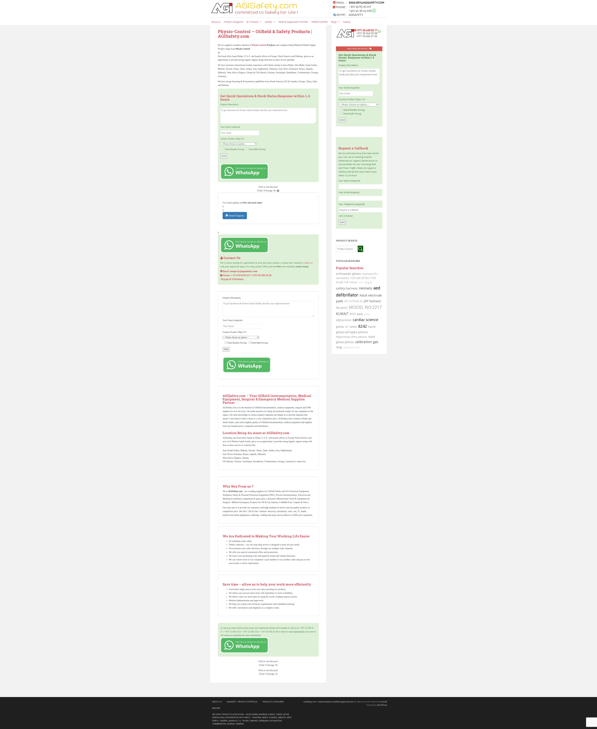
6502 (361, 282)
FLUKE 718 (342, 282)
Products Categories (273, 701)
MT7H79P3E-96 (353, 301)
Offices (353, 282)
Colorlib (383, 701)
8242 (362, 326)
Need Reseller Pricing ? (358, 48)
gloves (340, 326)
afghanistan (344, 320)
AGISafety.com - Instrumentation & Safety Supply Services (328, 701)
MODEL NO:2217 (365, 307)
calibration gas (366, 341)
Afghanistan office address (351, 337)
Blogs (334, 21)
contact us (308, 263)
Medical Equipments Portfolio (293, 21)
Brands (268, 21)
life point (342, 308)
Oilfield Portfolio (319, 21)
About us (215, 21)
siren (353, 326)
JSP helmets (372, 301)
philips (367, 314)
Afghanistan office (351, 347)
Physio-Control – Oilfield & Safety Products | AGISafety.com (265, 34)
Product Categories (233, 21)
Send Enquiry (236, 215)
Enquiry (346, 21)
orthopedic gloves (348, 274)
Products (254, 21)
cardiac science (365, 319)
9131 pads (356, 314)
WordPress (382, 705)
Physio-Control (259, 45)
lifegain (368, 282)
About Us (217, 701)
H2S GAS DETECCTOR (363, 278)
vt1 (347, 326)
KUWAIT (342, 313)
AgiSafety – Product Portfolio (242, 701)
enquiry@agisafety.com (243, 271)
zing (339, 347)
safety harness (347, 288)
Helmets (365, 288)
